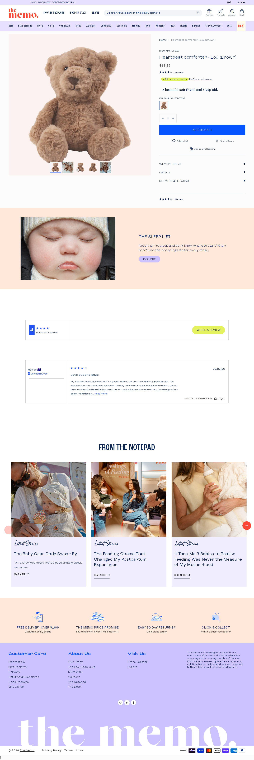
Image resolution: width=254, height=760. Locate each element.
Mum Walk (75, 672)
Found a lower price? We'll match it (97, 632)
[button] (163, 118)
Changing (106, 25)
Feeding (136, 25)
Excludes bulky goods (38, 632)
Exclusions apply (157, 632)
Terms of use (73, 750)
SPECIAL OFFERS (213, 25)
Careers (74, 677)
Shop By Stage (78, 12)
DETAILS (164, 172)
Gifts (51, 25)
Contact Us (17, 662)
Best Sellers (25, 25)
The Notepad (77, 682)
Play (172, 25)
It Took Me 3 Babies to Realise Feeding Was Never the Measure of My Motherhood (208, 559)
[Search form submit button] (198, 12)
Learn (95, 12)
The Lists (74, 687)
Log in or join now (200, 79)
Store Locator (138, 662)
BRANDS (196, 25)
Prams (183, 25)
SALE (229, 25)
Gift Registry (18, 667)
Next (246, 525)
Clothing (122, 25)
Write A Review (209, 330)
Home (163, 40)
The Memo (27, 750)
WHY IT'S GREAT (170, 164)
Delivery (14, 672)
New (10, 25)
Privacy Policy (52, 750)
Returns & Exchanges (24, 677)
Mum (147, 25)
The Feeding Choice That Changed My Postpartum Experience (120, 559)
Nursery (160, 25)
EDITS (40, 25)
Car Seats (64, 25)
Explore (149, 259)
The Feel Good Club (81, 667)
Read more (101, 394)
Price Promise (19, 682)
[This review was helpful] (215, 398)
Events (133, 667)
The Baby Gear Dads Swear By (45, 554)
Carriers (91, 25)
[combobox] (153, 13)
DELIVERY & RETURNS (174, 181)
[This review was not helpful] (221, 398)
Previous (8, 530)
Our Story (75, 662)
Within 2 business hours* (215, 632)
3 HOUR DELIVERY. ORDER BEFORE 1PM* (31, 2)
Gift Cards (16, 687)
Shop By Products (53, 12)
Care (78, 25)
